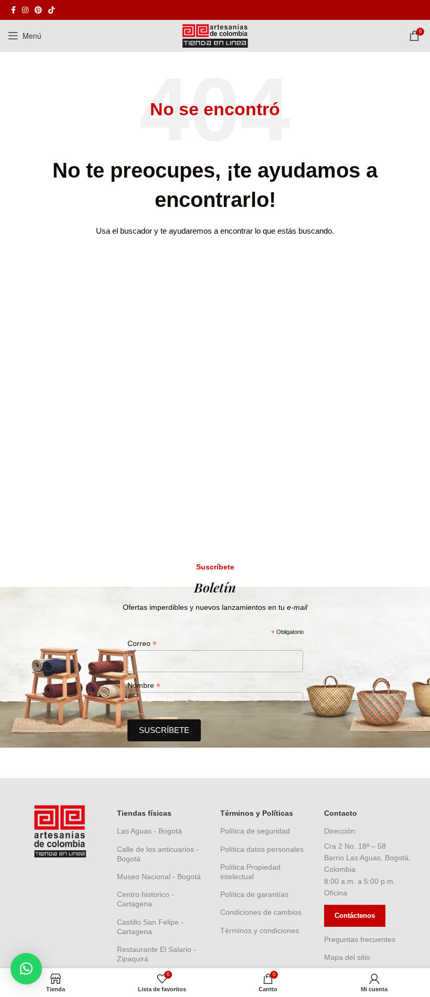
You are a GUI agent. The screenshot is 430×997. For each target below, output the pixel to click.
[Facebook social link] (13, 10)
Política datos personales (262, 849)
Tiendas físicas (144, 813)
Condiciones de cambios (261, 912)
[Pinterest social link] (38, 10)
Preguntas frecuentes (359, 939)
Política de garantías (254, 894)
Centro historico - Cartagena (145, 899)
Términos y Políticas (256, 813)
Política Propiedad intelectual (250, 872)
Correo (142, 644)
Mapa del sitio (347, 957)
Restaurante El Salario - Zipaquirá (156, 954)
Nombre (143, 686)
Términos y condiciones (259, 930)
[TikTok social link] (51, 10)
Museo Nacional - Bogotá (159, 876)
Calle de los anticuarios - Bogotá (158, 854)
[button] (26, 968)
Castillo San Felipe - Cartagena (150, 927)
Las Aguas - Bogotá (149, 831)
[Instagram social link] (25, 10)
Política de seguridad (255, 831)
